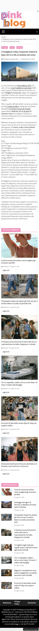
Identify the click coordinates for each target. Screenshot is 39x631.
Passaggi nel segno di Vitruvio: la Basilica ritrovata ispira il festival (25, 504)
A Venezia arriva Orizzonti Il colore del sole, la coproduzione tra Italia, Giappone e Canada (19, 343)
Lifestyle (19, 47)
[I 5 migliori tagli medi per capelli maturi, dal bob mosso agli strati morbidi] (6, 547)
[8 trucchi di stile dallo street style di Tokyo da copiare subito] (19, 408)
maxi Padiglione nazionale (21, 88)
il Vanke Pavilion (12, 106)
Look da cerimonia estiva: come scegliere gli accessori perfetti (25, 492)
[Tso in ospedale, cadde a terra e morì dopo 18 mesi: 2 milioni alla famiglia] (19, 368)
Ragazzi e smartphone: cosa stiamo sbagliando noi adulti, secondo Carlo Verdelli (25, 572)
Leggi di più (5, 270)
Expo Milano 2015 (24, 85)
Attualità (4, 47)
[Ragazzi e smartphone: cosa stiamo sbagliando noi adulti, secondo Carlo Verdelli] (6, 572)
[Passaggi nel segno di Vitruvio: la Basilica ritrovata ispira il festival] (6, 504)
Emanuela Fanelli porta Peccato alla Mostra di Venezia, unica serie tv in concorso (19, 465)
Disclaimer (32, 603)
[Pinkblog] (13, 19)
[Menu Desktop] (3, 32)
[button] (37, 31)
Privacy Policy (17, 602)
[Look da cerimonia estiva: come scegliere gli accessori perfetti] (19, 246)
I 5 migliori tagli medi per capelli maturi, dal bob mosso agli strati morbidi (25, 547)
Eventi (12, 47)
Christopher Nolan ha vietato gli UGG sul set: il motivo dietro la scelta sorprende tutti (19, 302)
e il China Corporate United (19, 109)
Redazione (7, 603)
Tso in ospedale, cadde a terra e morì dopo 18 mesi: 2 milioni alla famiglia (19, 383)
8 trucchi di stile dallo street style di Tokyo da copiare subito (25, 585)
